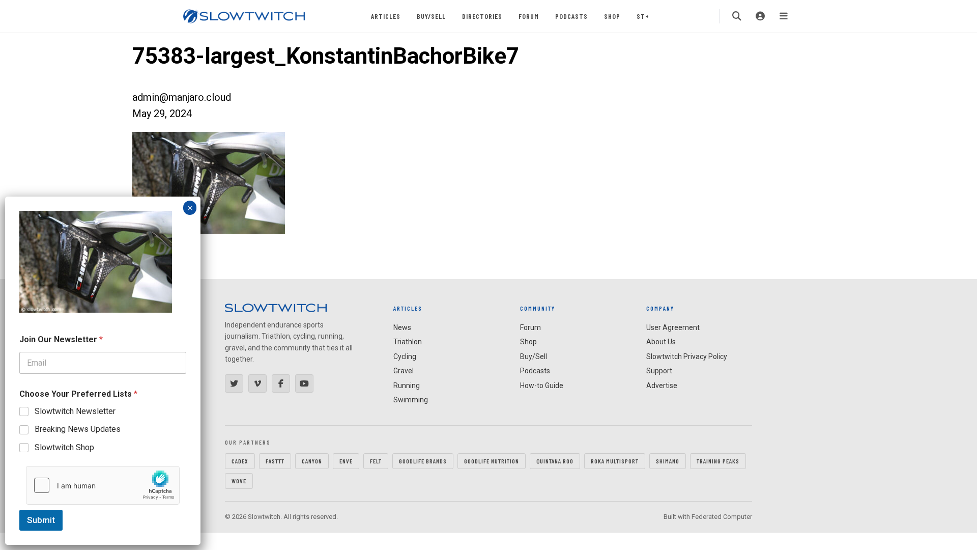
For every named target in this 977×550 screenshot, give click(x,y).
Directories (482, 16)
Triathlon (407, 342)
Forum (529, 16)
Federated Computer (722, 516)
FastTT (275, 460)
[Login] (760, 16)
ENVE (346, 460)
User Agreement (673, 327)
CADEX (240, 460)
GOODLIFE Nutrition (491, 460)
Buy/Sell (431, 16)
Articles (385, 16)
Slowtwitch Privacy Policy (686, 356)
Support (659, 371)
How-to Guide (541, 385)
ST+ (643, 16)
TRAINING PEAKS (718, 460)
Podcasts (571, 16)
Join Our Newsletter (61, 339)
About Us (661, 342)
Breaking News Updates (78, 429)
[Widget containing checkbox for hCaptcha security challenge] (103, 485)
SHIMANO (667, 460)
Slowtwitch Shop (64, 447)
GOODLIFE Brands (423, 460)
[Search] (737, 16)
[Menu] (783, 16)
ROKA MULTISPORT (615, 460)
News (402, 327)
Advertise (661, 385)
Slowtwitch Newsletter (75, 411)
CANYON (312, 460)
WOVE (239, 480)
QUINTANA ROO (554, 460)
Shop (612, 16)
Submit (41, 520)
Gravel (403, 371)
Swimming (410, 400)
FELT (376, 460)
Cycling (404, 356)
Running (406, 385)
